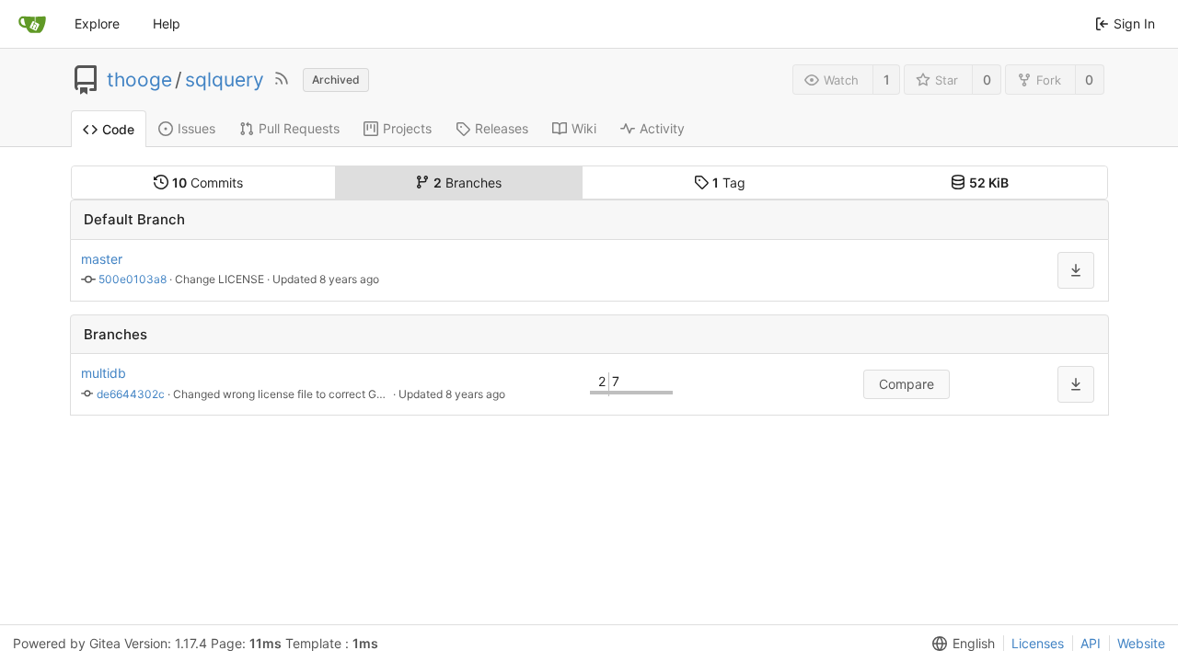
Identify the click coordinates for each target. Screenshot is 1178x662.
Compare (906, 384)
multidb (103, 373)
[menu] (1075, 270)
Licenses (1037, 643)
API (1090, 643)
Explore (97, 23)
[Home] (32, 24)
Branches (467, 182)
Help (166, 23)
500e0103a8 (132, 279)
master (101, 259)
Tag (728, 182)
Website (1141, 643)
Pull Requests (299, 128)
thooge (139, 80)
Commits (207, 182)
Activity (662, 128)
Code (118, 129)
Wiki (584, 128)
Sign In (1134, 23)
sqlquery (224, 80)
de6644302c (131, 394)
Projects (407, 128)
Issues (196, 128)
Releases (501, 128)
